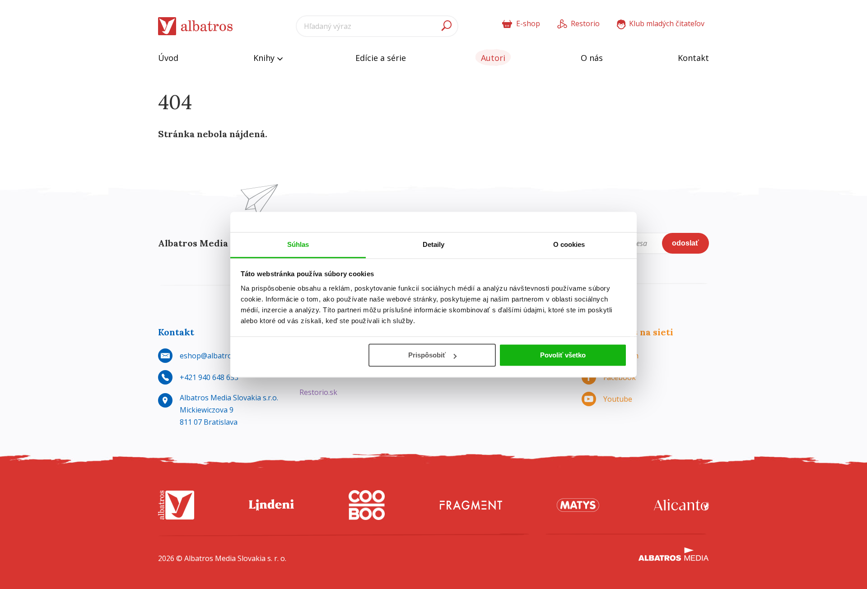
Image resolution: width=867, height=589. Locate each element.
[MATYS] (578, 505)
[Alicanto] (681, 505)
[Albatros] (176, 505)
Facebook (619, 377)
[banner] (195, 26)
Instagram (621, 356)
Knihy (265, 57)
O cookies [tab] (569, 244)
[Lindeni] (271, 505)
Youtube (617, 399)
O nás (592, 57)
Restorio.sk (318, 392)
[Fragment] (471, 505)
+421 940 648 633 (209, 377)
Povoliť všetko (563, 355)
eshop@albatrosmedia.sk (222, 356)
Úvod (168, 57)
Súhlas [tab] (298, 244)
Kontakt (693, 57)
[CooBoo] (366, 505)
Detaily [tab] (434, 244)
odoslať (685, 243)
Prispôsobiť (427, 355)
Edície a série (380, 57)
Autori (493, 57)
